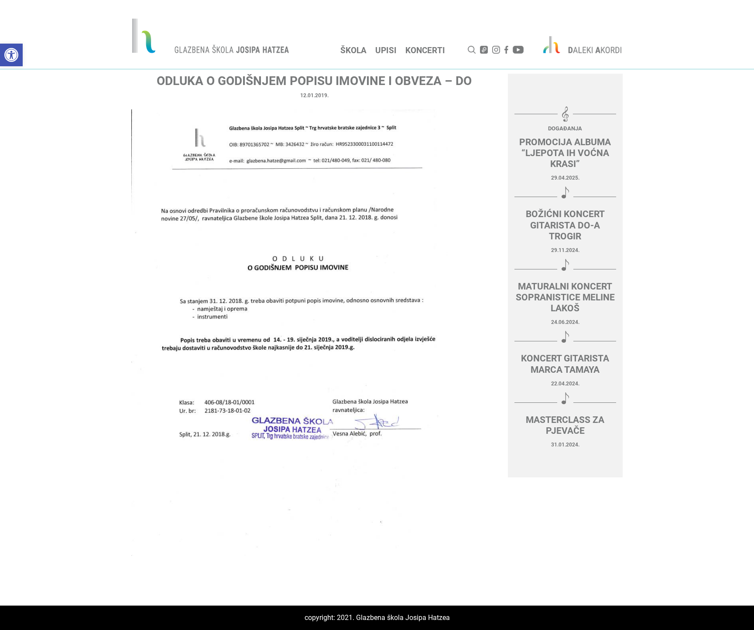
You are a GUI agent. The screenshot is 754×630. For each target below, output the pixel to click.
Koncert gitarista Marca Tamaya (565, 364)
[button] (11, 55)
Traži (472, 50)
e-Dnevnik (484, 50)
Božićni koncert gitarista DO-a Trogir (565, 225)
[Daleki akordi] (578, 44)
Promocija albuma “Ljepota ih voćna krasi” (565, 153)
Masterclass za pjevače (565, 425)
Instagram (496, 50)
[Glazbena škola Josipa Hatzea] (211, 38)
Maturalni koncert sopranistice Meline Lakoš (565, 297)
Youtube (518, 50)
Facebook (506, 50)
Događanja (565, 128)
